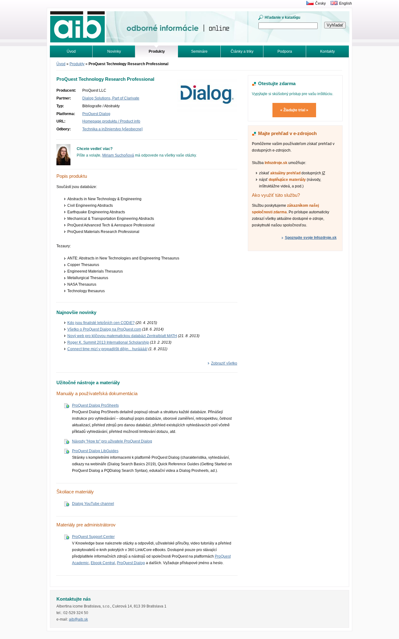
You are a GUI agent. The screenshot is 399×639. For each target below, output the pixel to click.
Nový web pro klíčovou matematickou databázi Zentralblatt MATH (122, 336)
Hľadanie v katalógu (282, 17)
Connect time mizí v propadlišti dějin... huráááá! (107, 349)
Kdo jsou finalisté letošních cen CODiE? (101, 323)
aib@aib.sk (78, 619)
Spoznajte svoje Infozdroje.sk (311, 237)
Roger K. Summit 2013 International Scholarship (108, 342)
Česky (320, 3)
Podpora (284, 51)
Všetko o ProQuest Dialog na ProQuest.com (104, 329)
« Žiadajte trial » (294, 110)
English (345, 3)
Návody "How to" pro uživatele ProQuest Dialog (112, 441)
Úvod (71, 51)
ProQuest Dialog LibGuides (95, 451)
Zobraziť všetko (224, 363)
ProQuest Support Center (93, 537)
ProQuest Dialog (96, 114)
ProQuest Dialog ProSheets (95, 405)
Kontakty (327, 51)
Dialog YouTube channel (93, 503)
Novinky (114, 51)
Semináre (199, 51)
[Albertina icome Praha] (308, 3)
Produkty (77, 64)
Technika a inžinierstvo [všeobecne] (112, 129)
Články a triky (242, 51)
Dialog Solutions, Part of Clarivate (110, 98)
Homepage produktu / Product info (111, 121)
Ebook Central (103, 563)
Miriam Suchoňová (118, 155)
